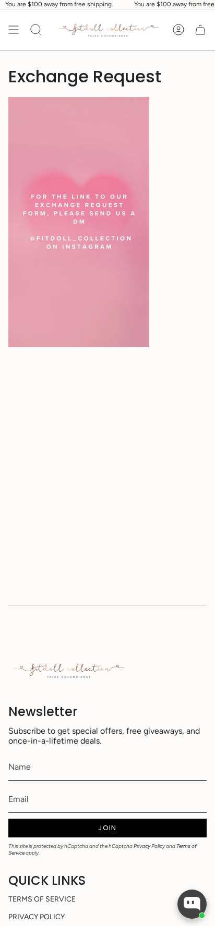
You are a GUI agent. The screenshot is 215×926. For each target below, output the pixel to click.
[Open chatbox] (192, 904)
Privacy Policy (149, 846)
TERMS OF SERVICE (42, 899)
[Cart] (200, 30)
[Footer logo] (68, 670)
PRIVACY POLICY (36, 916)
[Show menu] (13, 30)
